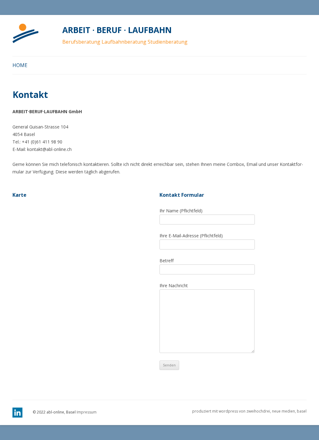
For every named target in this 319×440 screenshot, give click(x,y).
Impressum (87, 412)
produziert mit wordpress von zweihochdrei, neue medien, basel (249, 411)
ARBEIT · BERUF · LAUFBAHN (117, 30)
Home (19, 65)
